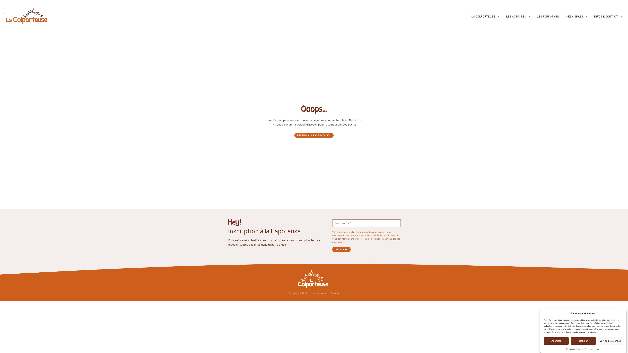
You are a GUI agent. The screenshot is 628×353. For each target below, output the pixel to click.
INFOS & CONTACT (606, 16)
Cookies (335, 293)
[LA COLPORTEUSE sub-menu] (499, 16)
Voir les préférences (610, 340)
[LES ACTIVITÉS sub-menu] (530, 16)
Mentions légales (592, 348)
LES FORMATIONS (548, 16)
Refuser (583, 340)
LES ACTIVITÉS (516, 16)
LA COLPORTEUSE (483, 16)
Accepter (556, 340)
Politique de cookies (574, 348)
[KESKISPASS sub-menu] (587, 16)
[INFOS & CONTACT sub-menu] (621, 16)
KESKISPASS (574, 16)
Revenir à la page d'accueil (314, 135)
